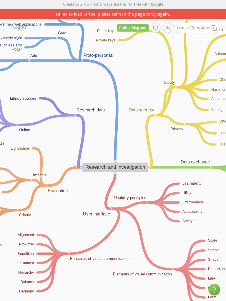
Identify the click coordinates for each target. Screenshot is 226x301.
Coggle (157, 4)
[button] (214, 289)
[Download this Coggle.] (167, 28)
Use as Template (193, 28)
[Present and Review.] (155, 28)
